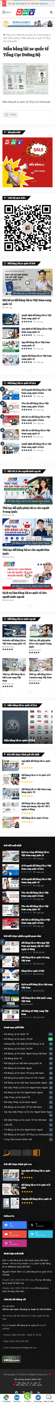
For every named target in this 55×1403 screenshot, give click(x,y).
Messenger (38, 1401)
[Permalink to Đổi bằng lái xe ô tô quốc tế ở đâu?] (10, 784)
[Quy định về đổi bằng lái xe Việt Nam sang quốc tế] (10, 333)
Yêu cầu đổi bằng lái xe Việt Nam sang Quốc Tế (30, 3)
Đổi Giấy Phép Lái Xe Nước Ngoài (20, 1102)
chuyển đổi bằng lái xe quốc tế (23, 1325)
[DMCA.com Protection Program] (11, 1362)
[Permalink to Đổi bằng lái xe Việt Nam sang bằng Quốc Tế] (10, 798)
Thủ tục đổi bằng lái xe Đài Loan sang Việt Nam (13, 677)
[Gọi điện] (27, 1396)
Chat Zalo (16, 1401)
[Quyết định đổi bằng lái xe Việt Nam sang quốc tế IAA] (10, 448)
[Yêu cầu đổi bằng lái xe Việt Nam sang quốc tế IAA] (10, 407)
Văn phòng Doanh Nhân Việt (27, 1379)
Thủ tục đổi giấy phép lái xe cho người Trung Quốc (40, 643)
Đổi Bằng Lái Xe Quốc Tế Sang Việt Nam (24, 1073)
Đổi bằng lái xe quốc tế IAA (35, 818)
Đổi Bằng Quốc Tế (13, 1058)
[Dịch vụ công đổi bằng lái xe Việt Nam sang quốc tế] (10, 856)
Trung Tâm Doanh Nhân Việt (18, 1139)
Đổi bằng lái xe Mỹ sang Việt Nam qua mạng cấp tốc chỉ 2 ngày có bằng (36, 806)
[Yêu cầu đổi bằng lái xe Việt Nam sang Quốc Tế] (10, 910)
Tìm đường (6, 1401)
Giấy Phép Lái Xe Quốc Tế (17, 1097)
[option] (27, 727)
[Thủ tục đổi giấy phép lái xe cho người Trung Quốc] (41, 630)
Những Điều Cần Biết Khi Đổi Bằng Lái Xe (24, 1044)
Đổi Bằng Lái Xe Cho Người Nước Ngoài (23, 1092)
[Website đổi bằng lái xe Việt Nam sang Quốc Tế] (14, 630)
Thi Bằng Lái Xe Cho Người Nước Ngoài (23, 1129)
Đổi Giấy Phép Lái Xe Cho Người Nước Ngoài (26, 1087)
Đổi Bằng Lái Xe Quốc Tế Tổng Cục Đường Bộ (26, 1134)
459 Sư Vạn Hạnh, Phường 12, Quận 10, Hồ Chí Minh (26, 1309)
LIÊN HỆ (8, 1125)
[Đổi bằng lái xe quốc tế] (27, 23)
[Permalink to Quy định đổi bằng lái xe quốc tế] (10, 770)
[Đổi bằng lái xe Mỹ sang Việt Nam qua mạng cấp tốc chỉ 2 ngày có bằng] (10, 947)
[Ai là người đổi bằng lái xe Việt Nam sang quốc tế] (10, 883)
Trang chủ (10, 35)
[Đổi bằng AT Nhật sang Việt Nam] (10, 1015)
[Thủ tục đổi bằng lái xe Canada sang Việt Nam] (41, 664)
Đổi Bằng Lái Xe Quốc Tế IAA (18, 1039)
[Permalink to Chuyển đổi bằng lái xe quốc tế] (10, 1208)
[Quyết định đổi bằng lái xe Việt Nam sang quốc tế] (10, 319)
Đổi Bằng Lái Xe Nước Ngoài (18, 1068)
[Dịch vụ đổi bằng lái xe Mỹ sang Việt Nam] (10, 988)
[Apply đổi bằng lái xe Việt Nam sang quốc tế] (10, 360)
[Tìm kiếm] (51, 13)
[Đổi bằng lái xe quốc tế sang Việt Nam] (10, 961)
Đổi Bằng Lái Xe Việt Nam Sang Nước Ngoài (25, 1082)
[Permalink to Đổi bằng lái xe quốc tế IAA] (10, 827)
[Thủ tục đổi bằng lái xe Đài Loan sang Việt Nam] (14, 664)
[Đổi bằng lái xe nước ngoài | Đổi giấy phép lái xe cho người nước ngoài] (25, 12)
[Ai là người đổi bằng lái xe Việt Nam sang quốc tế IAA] (10, 394)
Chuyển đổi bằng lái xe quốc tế (36, 1199)
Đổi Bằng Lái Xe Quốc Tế (16, 1034)
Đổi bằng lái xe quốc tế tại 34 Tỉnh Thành (24, 1078)
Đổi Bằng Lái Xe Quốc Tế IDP (18, 1048)
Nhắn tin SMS (49, 1401)
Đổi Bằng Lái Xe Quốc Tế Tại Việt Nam (23, 1107)
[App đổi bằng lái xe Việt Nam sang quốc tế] (10, 346)
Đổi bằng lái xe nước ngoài (29, 1385)
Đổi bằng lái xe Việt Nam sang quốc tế (23, 1063)
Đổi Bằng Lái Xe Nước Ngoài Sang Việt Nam (25, 1053)
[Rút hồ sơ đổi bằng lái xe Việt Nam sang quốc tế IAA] (10, 421)
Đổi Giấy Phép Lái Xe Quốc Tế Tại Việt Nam (25, 1120)
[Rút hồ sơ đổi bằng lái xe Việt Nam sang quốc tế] (10, 434)
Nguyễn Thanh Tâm (11, 1271)
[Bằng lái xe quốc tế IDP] (10, 975)
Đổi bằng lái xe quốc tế (29, 1383)
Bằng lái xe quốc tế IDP (32, 971)
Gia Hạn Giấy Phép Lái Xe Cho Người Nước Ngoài (28, 1112)
